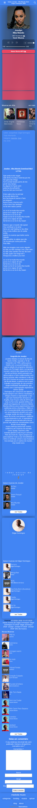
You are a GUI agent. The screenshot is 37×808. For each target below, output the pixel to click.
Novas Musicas (8, 632)
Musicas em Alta (8, 105)
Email (18, 779)
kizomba (14, 138)
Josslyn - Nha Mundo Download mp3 (18, 169)
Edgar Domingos (22, 623)
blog (15, 803)
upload (31, 798)
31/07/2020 (27, 621)
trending (16, 798)
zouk (19, 138)
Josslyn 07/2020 (20, 627)
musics (24, 798)
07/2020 (14, 621)
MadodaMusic (23, 807)
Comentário (18, 749)
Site (4, 786)
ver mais (31, 105)
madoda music (18, 795)
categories (7, 798)
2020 (20, 621)
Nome (18, 773)
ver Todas (18, 512)
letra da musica (21, 629)
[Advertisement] (18, 72)
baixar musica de (9, 623)
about (21, 803)
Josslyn (11, 627)
